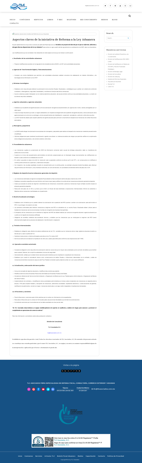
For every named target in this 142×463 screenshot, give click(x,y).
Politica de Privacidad (115, 456)
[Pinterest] (115, 6)
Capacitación (91, 456)
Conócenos (25, 20)
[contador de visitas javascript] (71, 371)
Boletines (71, 20)
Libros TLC (111, 86)
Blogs (114, 20)
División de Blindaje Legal (115, 71)
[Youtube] (120, 6)
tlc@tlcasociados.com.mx (92, 5)
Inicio (12, 20)
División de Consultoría (114, 74)
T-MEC (60, 20)
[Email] (130, 6)
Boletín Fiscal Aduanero (66, 456)
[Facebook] (110, 6)
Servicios (38, 20)
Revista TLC (111, 84)
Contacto (14, 23)
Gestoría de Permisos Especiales (117, 79)
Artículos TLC (50, 456)
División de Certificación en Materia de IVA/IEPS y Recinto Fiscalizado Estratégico (118, 66)
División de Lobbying (114, 76)
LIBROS (50, 20)
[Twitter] (105, 6)
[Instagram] (125, 6)
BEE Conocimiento (88, 20)
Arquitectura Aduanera (114, 81)
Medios (104, 20)
